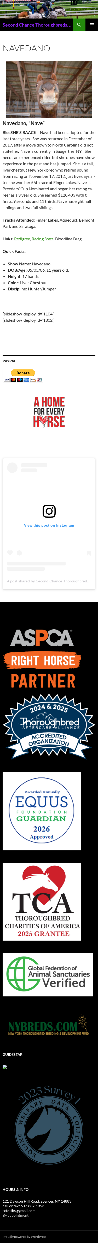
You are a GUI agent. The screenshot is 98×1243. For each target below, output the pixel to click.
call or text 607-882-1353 (23, 1206)
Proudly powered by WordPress (24, 1237)
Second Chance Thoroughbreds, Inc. (38, 25)
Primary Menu (91, 25)
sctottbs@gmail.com (19, 1210)
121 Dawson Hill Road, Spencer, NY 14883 (37, 1201)
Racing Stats (43, 238)
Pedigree (22, 238)
